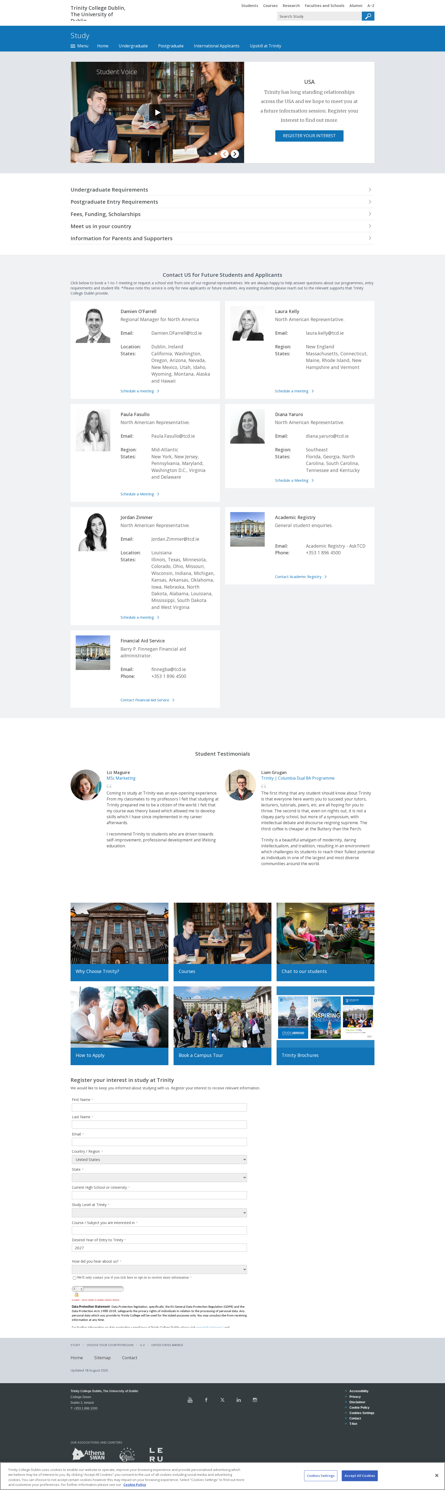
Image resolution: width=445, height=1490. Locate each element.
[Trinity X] (222, 1400)
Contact (129, 1357)
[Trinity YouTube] (190, 1400)
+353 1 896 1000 (86, 1408)
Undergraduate (133, 46)
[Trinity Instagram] (255, 1400)
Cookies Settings (321, 1475)
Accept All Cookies (360, 1475)
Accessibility (359, 1391)
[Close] (436, 1475)
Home (102, 46)
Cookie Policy (359, 1407)
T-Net (353, 1423)
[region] (222, 1476)
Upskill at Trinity (265, 46)
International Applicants (216, 46)
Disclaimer (357, 1402)
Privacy (355, 1396)
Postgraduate (171, 46)
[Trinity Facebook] (206, 1400)
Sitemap (102, 1357)
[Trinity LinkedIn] (238, 1400)
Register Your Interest (309, 136)
